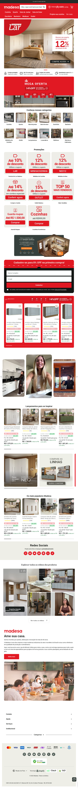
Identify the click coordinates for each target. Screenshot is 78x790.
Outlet (33, 16)
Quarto (15, 12)
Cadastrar (39, 285)
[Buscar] (33, 7)
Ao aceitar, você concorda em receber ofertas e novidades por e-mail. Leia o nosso (38, 289)
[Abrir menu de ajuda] (74, 779)
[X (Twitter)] (48, 553)
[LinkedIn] (43, 553)
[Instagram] (25, 553)
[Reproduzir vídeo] (39, 681)
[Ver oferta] (39, 92)
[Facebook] (30, 553)
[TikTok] (52, 553)
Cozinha (8, 12)
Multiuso (25, 16)
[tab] (9, 345)
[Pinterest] (39, 553)
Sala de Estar (37, 12)
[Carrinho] (72, 7)
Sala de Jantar (25, 12)
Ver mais (69, 14)
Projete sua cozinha (57, 14)
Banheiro (17, 16)
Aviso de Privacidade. (61, 289)
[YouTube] (34, 553)
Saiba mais (11, 656)
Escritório (8, 16)
